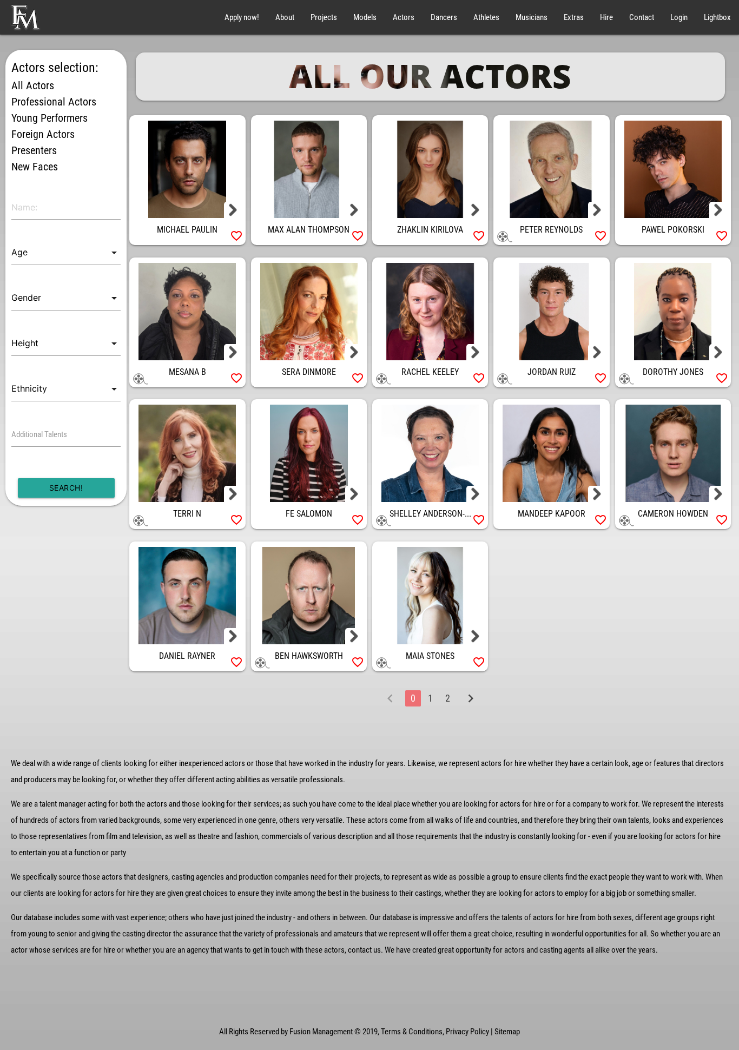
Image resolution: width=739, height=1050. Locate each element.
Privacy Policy (467, 1031)
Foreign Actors (43, 134)
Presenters (34, 150)
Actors (403, 17)
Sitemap (507, 1031)
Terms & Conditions (412, 1031)
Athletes (486, 17)
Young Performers (49, 117)
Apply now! (242, 17)
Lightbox (717, 17)
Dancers (444, 17)
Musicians (531, 17)
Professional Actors (53, 101)
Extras (574, 17)
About (284, 17)
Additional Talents (39, 434)
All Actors (32, 85)
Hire (606, 17)
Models (365, 17)
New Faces (34, 166)
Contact (641, 17)
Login (679, 17)
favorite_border (236, 235)
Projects (324, 17)
